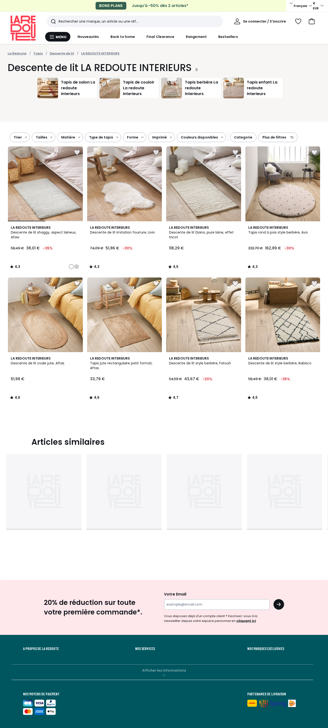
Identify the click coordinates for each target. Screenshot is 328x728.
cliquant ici (246, 621)
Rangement (196, 36)
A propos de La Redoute (41, 648)
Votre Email (175, 594)
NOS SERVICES (145, 648)
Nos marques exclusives (265, 648)
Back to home (122, 36)
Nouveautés (88, 36)
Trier (18, 137)
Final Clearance (160, 36)
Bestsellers (228, 36)
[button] (311, 21)
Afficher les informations (164, 670)
